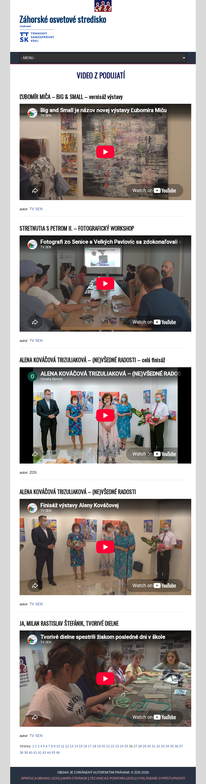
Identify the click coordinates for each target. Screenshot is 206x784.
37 (181, 746)
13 (71, 746)
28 (140, 746)
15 (81, 746)
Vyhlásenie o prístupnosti (161, 778)
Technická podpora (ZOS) (112, 778)
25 (126, 746)
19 (99, 746)
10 (58, 746)
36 (176, 746)
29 (144, 746)
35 (172, 746)
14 (76, 746)
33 (163, 746)
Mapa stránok (74, 778)
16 (85, 746)
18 (94, 746)
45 (53, 753)
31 (154, 746)
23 (117, 746)
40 (30, 753)
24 (122, 746)
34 (167, 746)
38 (21, 753)
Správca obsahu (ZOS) (40, 778)
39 (26, 753)
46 (58, 753)
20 (103, 746)
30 (149, 746)
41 (35, 753)
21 (108, 746)
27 (135, 746)
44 (49, 753)
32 (158, 746)
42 (40, 753)
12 (67, 746)
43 (44, 753)
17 (90, 746)
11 (62, 746)
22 (113, 746)
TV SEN (36, 209)
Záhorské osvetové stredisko (63, 19)
